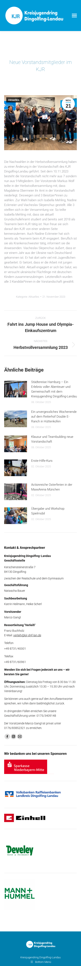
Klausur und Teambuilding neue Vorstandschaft (52, 439)
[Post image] (15, 389)
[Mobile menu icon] (74, 15)
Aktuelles (13, 100)
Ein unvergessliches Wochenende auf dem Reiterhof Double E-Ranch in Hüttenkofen (54, 416)
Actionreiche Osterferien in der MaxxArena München (51, 487)
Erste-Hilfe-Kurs (42, 461)
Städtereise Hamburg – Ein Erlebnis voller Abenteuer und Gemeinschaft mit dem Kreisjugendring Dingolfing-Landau (54, 389)
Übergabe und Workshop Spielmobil (47, 511)
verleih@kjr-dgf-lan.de (27, 635)
